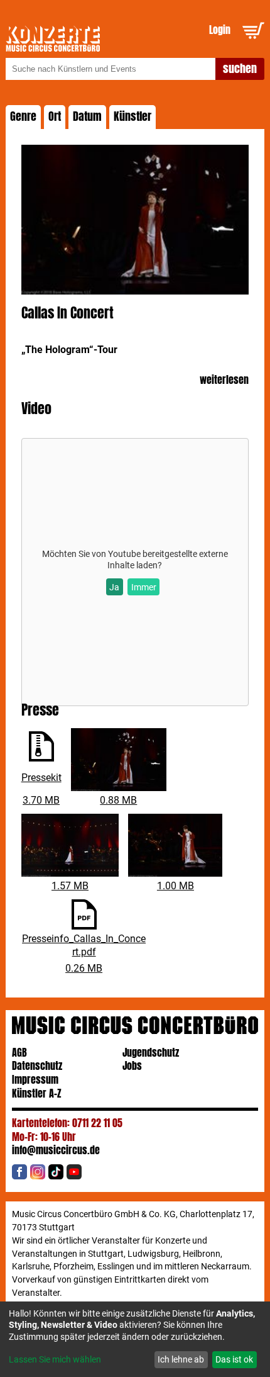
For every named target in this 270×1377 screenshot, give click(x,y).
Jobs (132, 1066)
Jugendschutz (150, 1052)
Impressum (35, 1079)
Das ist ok (234, 1359)
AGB (19, 1052)
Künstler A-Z (37, 1093)
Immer (143, 587)
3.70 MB (41, 800)
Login (219, 30)
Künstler (132, 116)
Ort (54, 116)
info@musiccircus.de (56, 1150)
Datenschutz (37, 1066)
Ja (114, 587)
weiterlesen (224, 380)
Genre (23, 116)
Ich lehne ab (181, 1359)
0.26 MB (83, 968)
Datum (87, 116)
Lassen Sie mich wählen (55, 1359)
